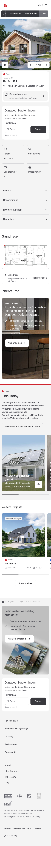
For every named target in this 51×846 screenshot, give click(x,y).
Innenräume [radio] (31, 13)
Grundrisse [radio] (15, 13)
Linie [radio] (43, 13)
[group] (25, 13)
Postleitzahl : (11, 123)
